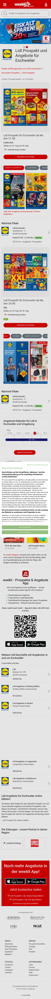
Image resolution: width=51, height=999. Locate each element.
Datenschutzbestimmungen (37, 465)
